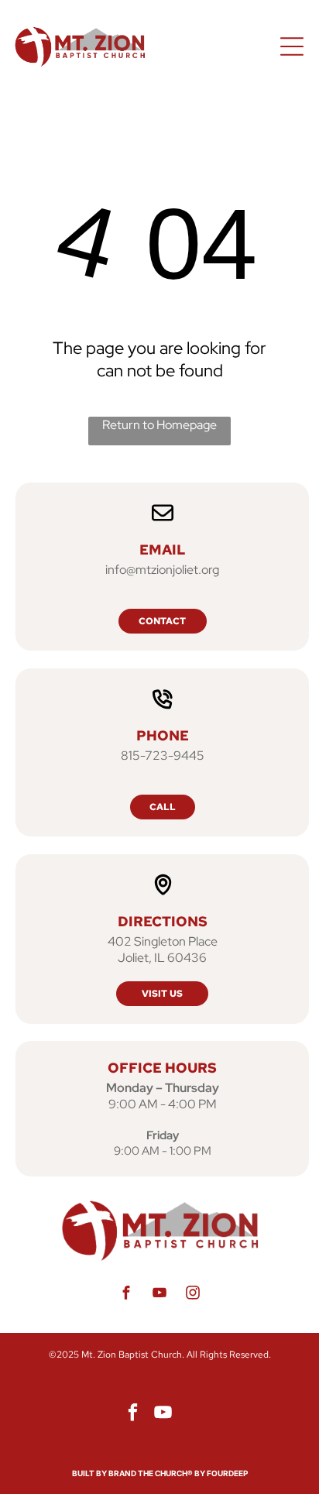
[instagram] (193, 1294)
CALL (162, 807)
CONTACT (162, 621)
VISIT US (162, 993)
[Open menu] (292, 46)
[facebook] (126, 1294)
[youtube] (159, 1294)
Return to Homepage (159, 425)
